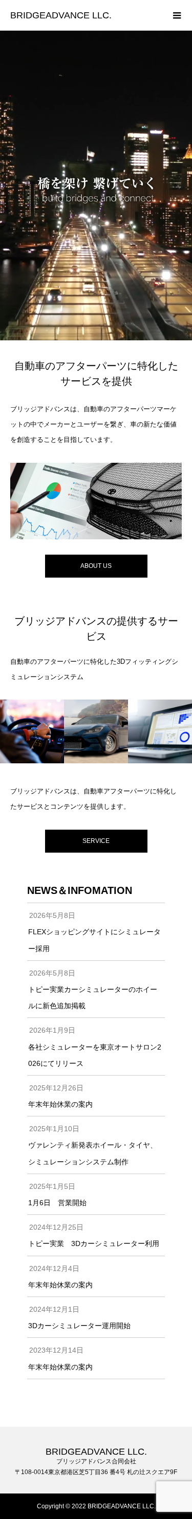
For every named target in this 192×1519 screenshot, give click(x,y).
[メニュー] (176, 15)
